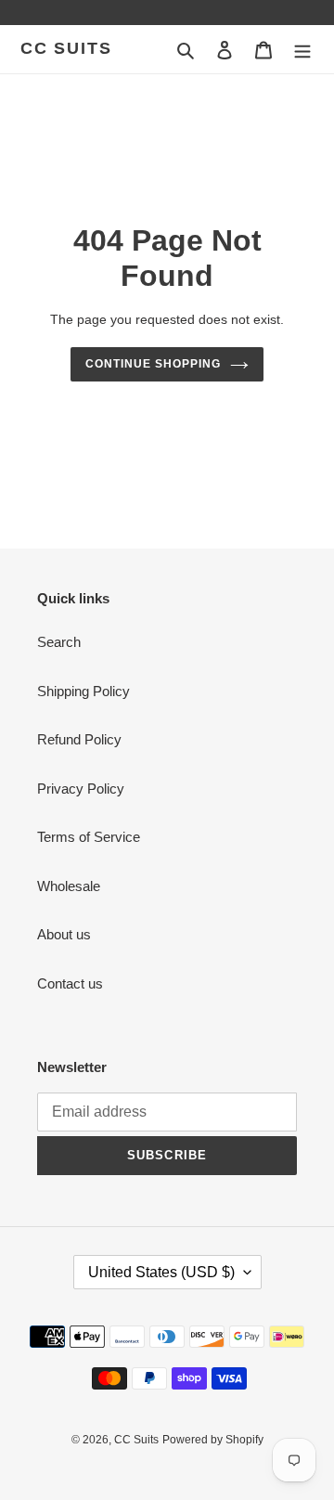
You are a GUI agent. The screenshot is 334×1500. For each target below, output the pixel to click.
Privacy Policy (80, 788)
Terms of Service (88, 837)
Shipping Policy (83, 691)
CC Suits (65, 48)
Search (59, 642)
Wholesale (68, 886)
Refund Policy (79, 739)
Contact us (70, 983)
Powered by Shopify (212, 1439)
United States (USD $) (161, 1272)
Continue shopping (153, 363)
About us (64, 934)
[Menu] (302, 50)
